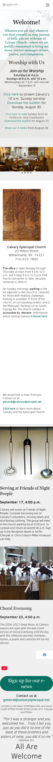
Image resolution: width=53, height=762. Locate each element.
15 (45, 170)
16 (47, 170)
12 (36, 170)
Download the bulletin (23, 102)
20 (31, 172)
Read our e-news (16, 128)
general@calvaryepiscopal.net (26, 699)
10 (31, 170)
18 (25, 172)
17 (22, 172)
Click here (11, 94)
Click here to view (16, 114)
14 (42, 170)
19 (28, 172)
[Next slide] (46, 159)
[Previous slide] (7, 159)
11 (33, 170)
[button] (47, 5)
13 (39, 170)
